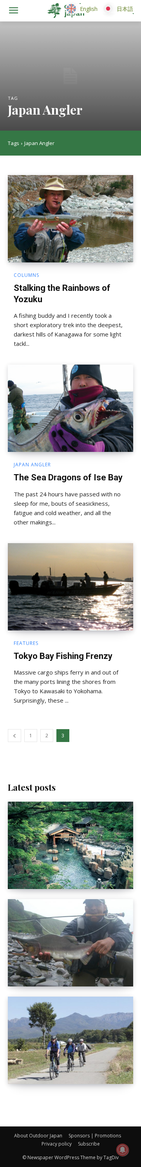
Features (26, 643)
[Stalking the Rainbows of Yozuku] (70, 218)
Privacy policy (57, 1143)
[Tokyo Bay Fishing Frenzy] (70, 586)
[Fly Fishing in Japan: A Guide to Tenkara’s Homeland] (70, 942)
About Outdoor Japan (38, 1135)
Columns (26, 275)
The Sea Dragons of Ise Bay (68, 477)
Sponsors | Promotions (95, 1135)
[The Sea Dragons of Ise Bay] (70, 408)
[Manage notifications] (122, 1150)
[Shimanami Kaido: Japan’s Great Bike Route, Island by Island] (70, 1040)
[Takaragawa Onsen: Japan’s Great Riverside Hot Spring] (70, 845)
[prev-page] (14, 735)
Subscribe (89, 1143)
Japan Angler (32, 464)
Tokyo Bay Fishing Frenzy (63, 656)
